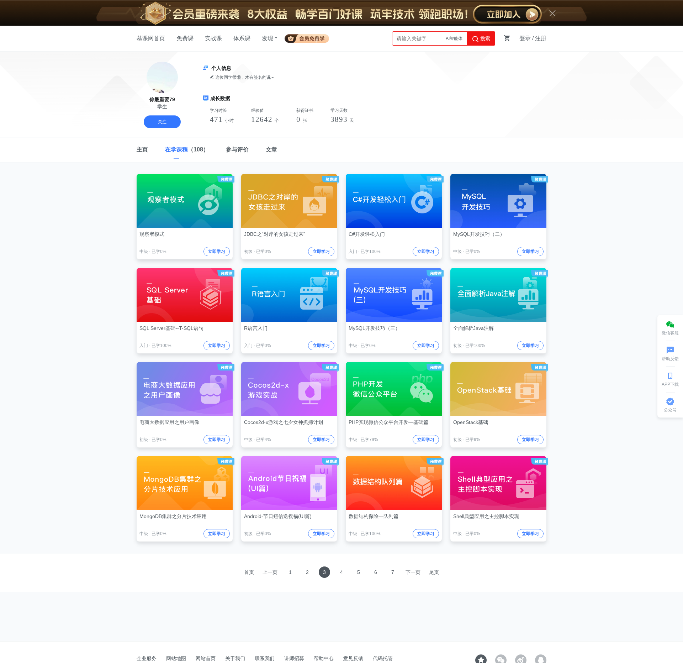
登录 (525, 38)
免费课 (185, 38)
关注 (162, 121)
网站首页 (206, 658)
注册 (540, 38)
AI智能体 (454, 38)
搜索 (484, 38)
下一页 (413, 572)
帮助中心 (324, 658)
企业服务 (147, 658)
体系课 (241, 38)
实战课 (213, 38)
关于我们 (235, 658)
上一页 (270, 572)
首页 (249, 572)
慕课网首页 (151, 38)
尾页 (434, 572)
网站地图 (176, 658)
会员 (310, 37)
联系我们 (265, 658)
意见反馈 (353, 658)
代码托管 (383, 658)
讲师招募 (294, 658)
